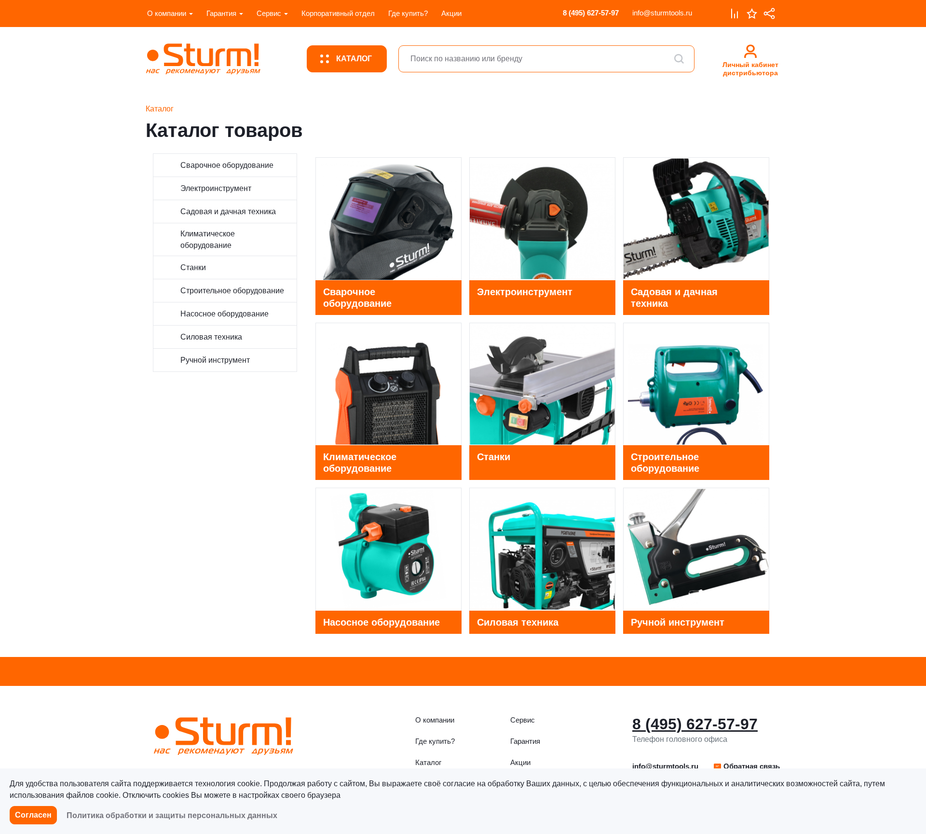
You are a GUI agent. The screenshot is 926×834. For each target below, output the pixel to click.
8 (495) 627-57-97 (591, 13)
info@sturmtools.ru (662, 13)
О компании (166, 13)
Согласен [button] (33, 815)
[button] (746, 766)
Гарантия (221, 13)
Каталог (428, 762)
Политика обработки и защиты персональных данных (172, 815)
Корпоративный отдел (338, 13)
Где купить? (408, 13)
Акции (451, 13)
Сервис (269, 13)
